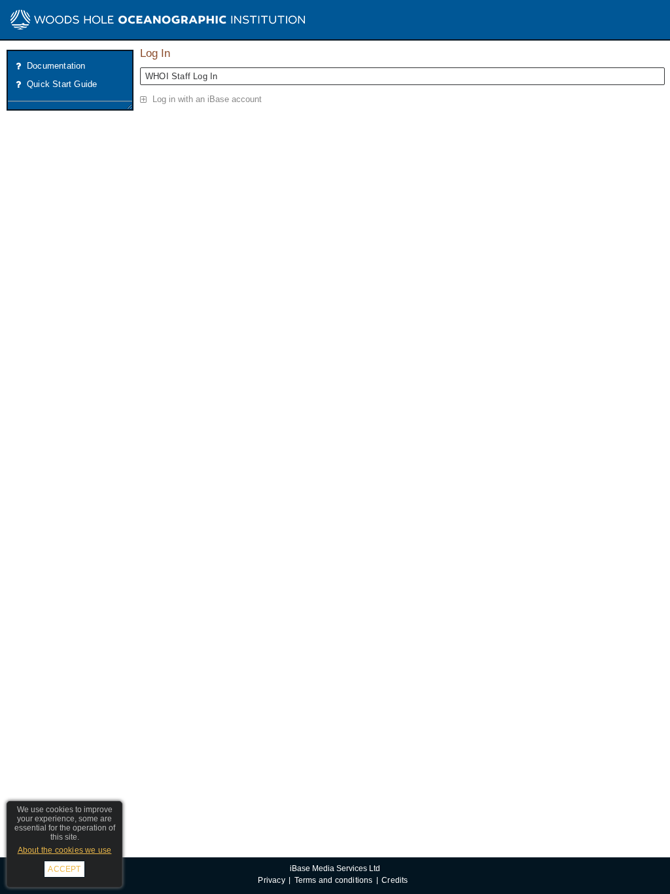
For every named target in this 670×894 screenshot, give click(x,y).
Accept (64, 869)
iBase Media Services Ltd (335, 868)
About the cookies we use (65, 850)
